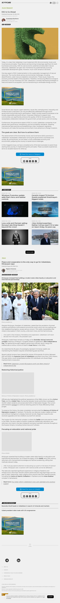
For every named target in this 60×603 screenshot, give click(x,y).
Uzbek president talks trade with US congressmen (18, 510)
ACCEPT (50, 596)
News (4, 258)
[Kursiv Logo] (6, 2)
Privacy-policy (7, 576)
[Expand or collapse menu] (57, 3)
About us (6, 566)
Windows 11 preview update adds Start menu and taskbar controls (14, 197)
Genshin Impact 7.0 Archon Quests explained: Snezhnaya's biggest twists (44, 197)
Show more (30, 252)
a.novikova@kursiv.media (11, 21)
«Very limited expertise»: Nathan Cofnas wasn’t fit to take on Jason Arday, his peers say (45, 225)
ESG (3, 24)
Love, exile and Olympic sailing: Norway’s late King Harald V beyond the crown (14, 225)
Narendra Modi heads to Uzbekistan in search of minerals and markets (25, 506)
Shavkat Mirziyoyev (6, 274)
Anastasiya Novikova (12, 18)
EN (54, 3)
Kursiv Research (7, 8)
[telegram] (7, 560)
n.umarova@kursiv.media (11, 271)
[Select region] (51, 3)
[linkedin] (18, 560)
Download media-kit (8, 579)
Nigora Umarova (11, 269)
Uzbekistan (7, 24)
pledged (14, 405)
